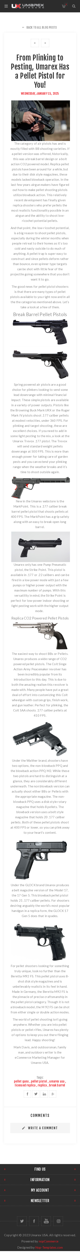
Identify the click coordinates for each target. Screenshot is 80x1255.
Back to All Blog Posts (41, 27)
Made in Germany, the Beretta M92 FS (38, 991)
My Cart (66, 4)
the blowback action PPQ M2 (31, 771)
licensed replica (25, 1085)
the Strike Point (35, 570)
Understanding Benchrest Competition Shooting (35, 43)
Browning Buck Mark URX (33, 410)
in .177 (28, 575)
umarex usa (56, 1081)
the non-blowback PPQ (46, 765)
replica (42, 1085)
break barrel (57, 1085)
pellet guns (21, 1081)
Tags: (40, 1077)
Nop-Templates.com (49, 1247)
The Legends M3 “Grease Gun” (45, 43)
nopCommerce (49, 1241)
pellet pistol (39, 1081)
